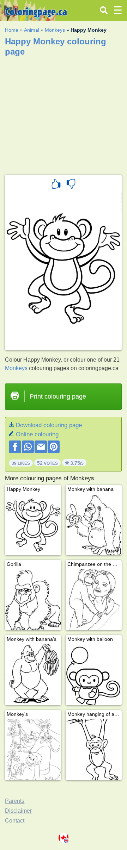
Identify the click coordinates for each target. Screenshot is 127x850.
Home (11, 30)
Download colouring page (49, 425)
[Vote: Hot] (56, 185)
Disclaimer (18, 811)
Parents (14, 801)
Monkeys (55, 30)
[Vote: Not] (71, 185)
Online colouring (37, 434)
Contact (14, 821)
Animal (31, 30)
